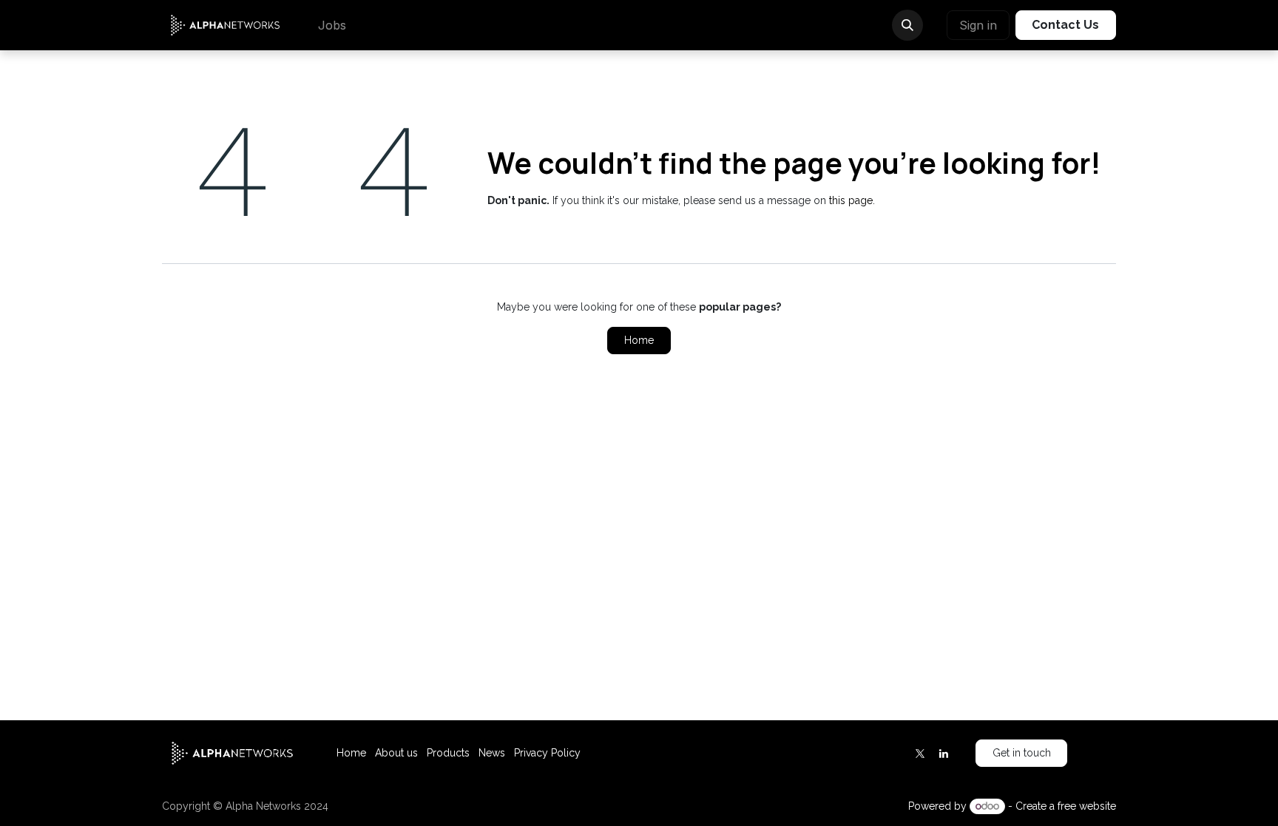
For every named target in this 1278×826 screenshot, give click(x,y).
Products (448, 753)
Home (639, 340)
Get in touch (1022, 753)
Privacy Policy (547, 753)
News (492, 753)
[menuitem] (332, 25)
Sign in (978, 25)
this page (851, 200)
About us (396, 753)
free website (1087, 806)
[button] (907, 25)
